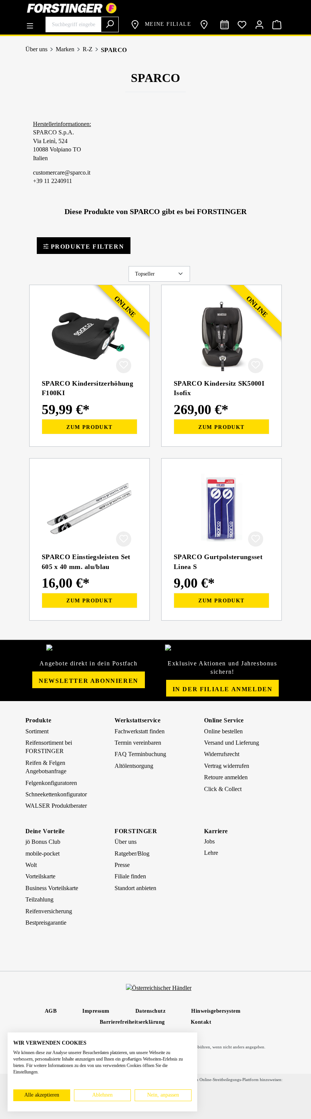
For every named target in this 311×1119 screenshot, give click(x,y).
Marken (65, 49)
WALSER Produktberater (56, 805)
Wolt (31, 865)
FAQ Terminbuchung (140, 754)
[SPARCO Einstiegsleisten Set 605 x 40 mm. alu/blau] (89, 509)
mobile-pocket (42, 853)
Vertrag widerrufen (226, 766)
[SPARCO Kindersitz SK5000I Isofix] (221, 335)
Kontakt (201, 1022)
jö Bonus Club (42, 841)
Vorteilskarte (40, 876)
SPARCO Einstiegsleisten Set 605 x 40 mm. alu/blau (86, 561)
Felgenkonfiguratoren (51, 783)
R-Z (88, 49)
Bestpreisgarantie (45, 922)
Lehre (211, 852)
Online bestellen (223, 731)
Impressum (96, 1011)
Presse (122, 865)
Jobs (209, 841)
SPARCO (114, 50)
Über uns (36, 49)
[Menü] (31, 23)
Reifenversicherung (48, 911)
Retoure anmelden (226, 777)
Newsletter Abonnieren (88, 681)
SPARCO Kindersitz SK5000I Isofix (219, 388)
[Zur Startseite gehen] (155, 8)
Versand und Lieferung (231, 742)
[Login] (259, 24)
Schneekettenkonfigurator (56, 794)
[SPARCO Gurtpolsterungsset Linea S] (221, 509)
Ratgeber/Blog (132, 853)
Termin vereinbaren (138, 742)
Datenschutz (150, 1011)
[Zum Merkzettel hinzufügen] (123, 365)
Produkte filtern (86, 246)
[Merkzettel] (242, 24)
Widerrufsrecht (221, 754)
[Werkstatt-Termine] (224, 24)
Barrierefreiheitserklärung (132, 1022)
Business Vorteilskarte (51, 888)
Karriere (216, 831)
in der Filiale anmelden (223, 689)
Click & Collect (223, 789)
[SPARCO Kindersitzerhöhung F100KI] (89, 335)
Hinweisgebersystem (215, 1011)
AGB (51, 1011)
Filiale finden (130, 876)
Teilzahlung (39, 899)
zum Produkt (89, 427)
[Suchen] (110, 24)
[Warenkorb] (277, 24)
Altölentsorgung (134, 766)
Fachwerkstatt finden (140, 731)
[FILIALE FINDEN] (205, 24)
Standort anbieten (135, 888)
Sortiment (37, 731)
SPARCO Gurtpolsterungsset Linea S (218, 561)
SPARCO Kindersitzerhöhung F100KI (87, 388)
